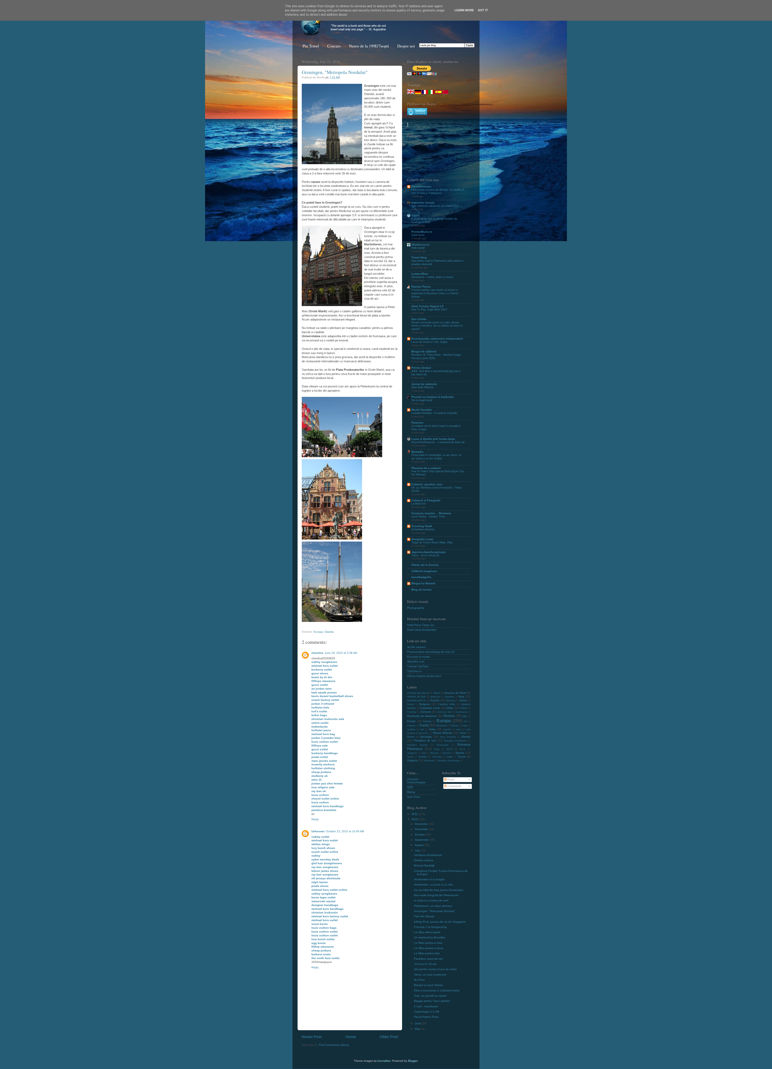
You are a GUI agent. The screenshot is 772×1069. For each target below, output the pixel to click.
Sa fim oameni (416, 647)
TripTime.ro (414, 671)
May (418, 1028)
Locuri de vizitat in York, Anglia (429, 341)
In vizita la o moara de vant (431, 900)
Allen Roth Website (422, 387)
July (418, 850)
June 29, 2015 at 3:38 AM (340, 652)
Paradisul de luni (425, 740)
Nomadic (417, 451)
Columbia (411, 712)
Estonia (427, 721)
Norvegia (426, 736)
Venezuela (429, 760)
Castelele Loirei (430, 708)
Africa (437, 693)
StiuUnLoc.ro (420, 244)
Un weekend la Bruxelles (429, 937)
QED (410, 787)
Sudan (410, 757)
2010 (415, 819)
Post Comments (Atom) (334, 1044)
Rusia (436, 749)
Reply (315, 819)
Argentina (449, 696)
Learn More (464, 10)
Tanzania (436, 757)
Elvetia (411, 721)
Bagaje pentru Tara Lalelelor (432, 1000)
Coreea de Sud (443, 712)
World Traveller (421, 409)
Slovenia (447, 753)
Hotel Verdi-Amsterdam (422, 629)
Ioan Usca (413, 796)
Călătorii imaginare (424, 571)
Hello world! (418, 247)
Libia (458, 729)
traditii (449, 757)
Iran (422, 729)
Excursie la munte (418, 656)
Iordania (411, 729)
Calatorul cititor (446, 704)
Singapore (412, 753)
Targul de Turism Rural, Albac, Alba (431, 542)
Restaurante (442, 745)
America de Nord (455, 692)
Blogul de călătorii (423, 351)
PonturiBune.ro (421, 231)
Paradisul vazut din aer (428, 958)
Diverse (449, 716)
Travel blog (419, 257)
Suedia (423, 756)
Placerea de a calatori (426, 468)
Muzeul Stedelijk (424, 865)
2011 (415, 814)
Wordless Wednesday (449, 760)
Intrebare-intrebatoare (428, 855)
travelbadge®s (421, 577)
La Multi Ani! (418, 503)
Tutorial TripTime (417, 666)
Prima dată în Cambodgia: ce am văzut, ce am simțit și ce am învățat (436, 457)
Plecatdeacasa (421, 186)
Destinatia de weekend (421, 716)
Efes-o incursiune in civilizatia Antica (437, 990)
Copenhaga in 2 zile (426, 1011)
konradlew (384, 1060)
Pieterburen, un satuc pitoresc (433, 905)
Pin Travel (311, 46)
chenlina (317, 652)
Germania (441, 725)
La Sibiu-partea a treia (428, 942)
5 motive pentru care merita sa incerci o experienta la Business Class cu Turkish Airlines (434, 293)
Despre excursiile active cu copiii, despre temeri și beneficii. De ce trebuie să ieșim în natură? (437, 326)
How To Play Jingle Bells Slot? (429, 309)
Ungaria (412, 760)
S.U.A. (462, 749)
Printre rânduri (421, 367)
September (422, 839)
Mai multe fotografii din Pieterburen (436, 895)
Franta (424, 725)
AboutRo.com (415, 661)
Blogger (413, 1060)
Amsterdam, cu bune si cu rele (433, 884)
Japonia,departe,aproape (428, 552)
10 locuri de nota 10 (418, 693)
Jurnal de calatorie (424, 384)
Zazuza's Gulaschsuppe (416, 781)
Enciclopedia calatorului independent (437, 338)
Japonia (447, 729)
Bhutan (410, 704)
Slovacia (434, 753)
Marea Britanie (442, 732)
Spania (459, 752)
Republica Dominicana (455, 740)
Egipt (464, 716)
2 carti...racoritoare (426, 1006)
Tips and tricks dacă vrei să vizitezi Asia (435, 205)
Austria (434, 700)
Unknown (317, 831)
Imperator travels (422, 202)
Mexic (463, 733)
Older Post (389, 1037)
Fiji (465, 721)
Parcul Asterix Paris (426, 1016)
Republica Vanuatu (417, 745)
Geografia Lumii (422, 539)
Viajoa (415, 215)
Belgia (463, 700)
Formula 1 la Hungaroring (430, 927)
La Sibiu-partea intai (426, 953)
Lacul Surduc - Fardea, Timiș (428, 516)
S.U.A (449, 749)
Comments (454, 786)
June (418, 1023)
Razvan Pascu (421, 286)
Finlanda (411, 725)
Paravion (417, 422)
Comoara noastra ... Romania (431, 513)
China (463, 708)
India (464, 725)
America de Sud (416, 696)
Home (351, 1037)
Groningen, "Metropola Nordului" (335, 72)
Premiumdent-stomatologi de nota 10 (430, 651)
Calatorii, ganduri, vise (426, 484)
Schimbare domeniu (422, 529)
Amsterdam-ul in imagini (429, 879)
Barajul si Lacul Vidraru (428, 985)
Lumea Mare (419, 273)
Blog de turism (421, 589)
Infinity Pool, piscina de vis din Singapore (440, 921)
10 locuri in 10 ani (425, 964)
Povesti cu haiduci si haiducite (432, 396)
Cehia (449, 708)
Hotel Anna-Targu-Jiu (420, 625)
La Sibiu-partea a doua (428, 948)
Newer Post (312, 1037)
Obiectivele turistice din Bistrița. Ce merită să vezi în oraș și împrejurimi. (437, 191)
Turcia (461, 756)
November (422, 829)
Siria (423, 753)
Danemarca (461, 712)
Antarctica (435, 696)
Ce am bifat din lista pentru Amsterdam (438, 890)
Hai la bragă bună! (421, 400)
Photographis (415, 607)
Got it (483, 10)
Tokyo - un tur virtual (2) (425, 555)
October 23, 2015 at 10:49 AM (345, 831)
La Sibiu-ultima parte (427, 932)
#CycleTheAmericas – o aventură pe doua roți (438, 442)
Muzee (411, 736)
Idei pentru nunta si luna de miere (435, 969)
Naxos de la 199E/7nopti (369, 46)
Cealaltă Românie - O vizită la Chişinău (434, 413)
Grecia (454, 725)
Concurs (334, 46)
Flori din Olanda (424, 916)
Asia (461, 696)
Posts (450, 779)
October (420, 834)
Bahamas (451, 700)
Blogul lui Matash (423, 583)
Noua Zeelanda (448, 737)
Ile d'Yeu (419, 979)
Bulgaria (424, 704)
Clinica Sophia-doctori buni (424, 676)
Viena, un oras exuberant (430, 974)
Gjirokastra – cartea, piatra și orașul (432, 277)
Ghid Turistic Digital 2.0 (427, 306)
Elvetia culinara (423, 860)
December (422, 823)
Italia (432, 729)
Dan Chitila (418, 319)
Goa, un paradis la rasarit (430, 995)
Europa (318, 631)
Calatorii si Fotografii (425, 500)
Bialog (411, 792)
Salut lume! (418, 235)
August (419, 845)
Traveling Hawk (421, 526)
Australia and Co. (416, 700)
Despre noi (406, 46)
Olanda (329, 631)
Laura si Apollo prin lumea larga (433, 438)
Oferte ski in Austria (424, 564)
